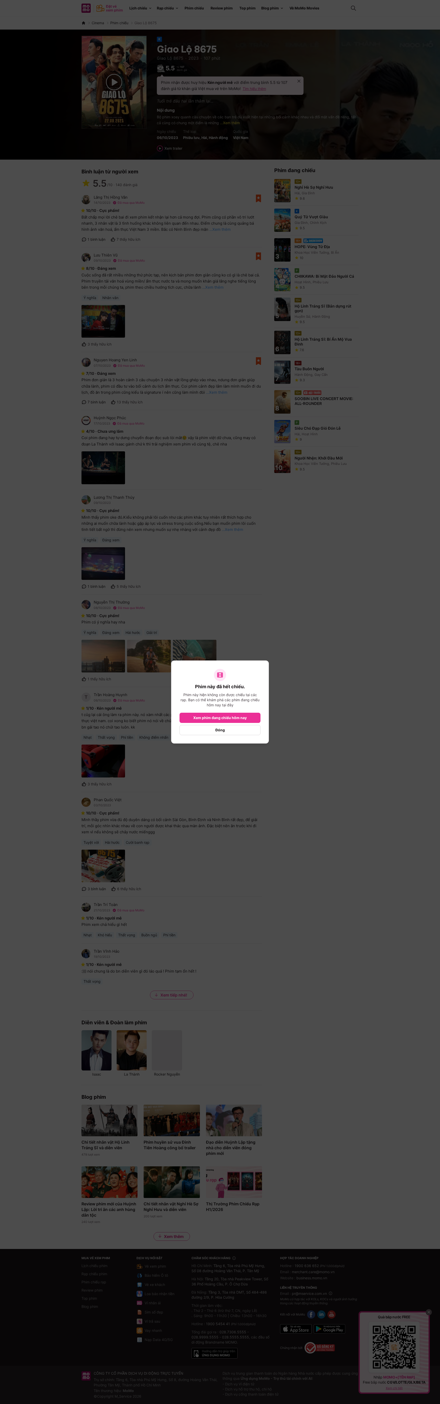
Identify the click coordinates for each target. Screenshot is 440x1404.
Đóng (220, 730)
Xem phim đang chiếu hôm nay (220, 718)
